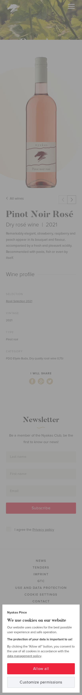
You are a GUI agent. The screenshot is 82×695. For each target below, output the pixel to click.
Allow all (41, 669)
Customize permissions (41, 682)
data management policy (24, 656)
